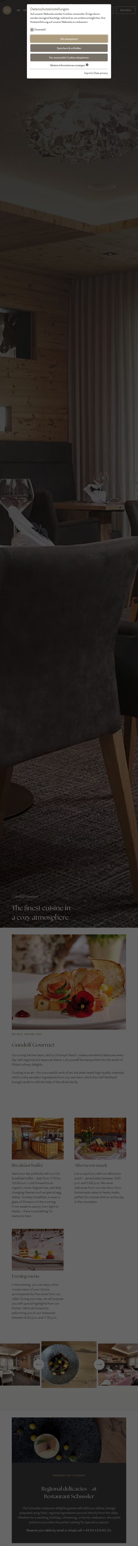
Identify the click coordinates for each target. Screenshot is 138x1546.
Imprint (88, 73)
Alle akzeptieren (69, 38)
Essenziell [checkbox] (40, 29)
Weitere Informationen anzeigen (67, 65)
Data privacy (101, 73)
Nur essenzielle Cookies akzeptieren (69, 57)
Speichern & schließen (69, 48)
